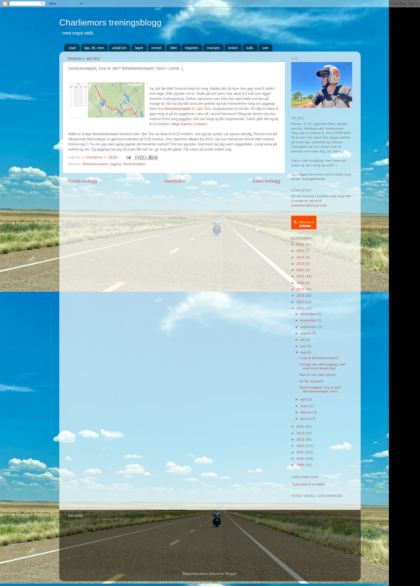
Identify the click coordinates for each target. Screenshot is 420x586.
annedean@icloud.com (309, 205)
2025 (301, 251)
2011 (301, 452)
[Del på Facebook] (151, 157)
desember (308, 314)
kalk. (250, 48)
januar (305, 418)
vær (265, 48)
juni (303, 346)
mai (303, 352)
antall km (119, 48)
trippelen (191, 48)
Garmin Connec (193, 124)
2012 (301, 446)
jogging (115, 164)
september (309, 327)
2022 (301, 270)
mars (304, 406)
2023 (301, 264)
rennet (156, 48)
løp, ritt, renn (94, 48)
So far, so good (311, 381)
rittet (173, 48)
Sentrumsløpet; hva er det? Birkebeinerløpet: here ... (320, 389)
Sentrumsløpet (134, 164)
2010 (301, 459)
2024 (301, 257)
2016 (301, 308)
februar (306, 412)
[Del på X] (146, 157)
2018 (301, 295)
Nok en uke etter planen (317, 375)
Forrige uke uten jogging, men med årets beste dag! (322, 366)
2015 (301, 426)
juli (303, 339)
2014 (301, 433)
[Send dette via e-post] (137, 157)
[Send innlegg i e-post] (128, 157)
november (308, 320)
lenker (233, 48)
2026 (301, 244)
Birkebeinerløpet (95, 164)
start (72, 48)
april (304, 399)
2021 (301, 276)
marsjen (213, 48)
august (306, 333)
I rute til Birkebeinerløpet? (319, 358)
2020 (301, 283)
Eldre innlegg (266, 181)
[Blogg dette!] (141, 157)
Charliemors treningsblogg (110, 22)
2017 (301, 302)
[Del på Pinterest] (155, 157)
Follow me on (306, 222)
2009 (301, 465)
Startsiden (174, 181)
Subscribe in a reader (308, 484)
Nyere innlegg (82, 181)
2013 (301, 439)
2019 (301, 289)
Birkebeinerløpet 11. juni (183, 109)
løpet (139, 48)
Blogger (231, 574)
